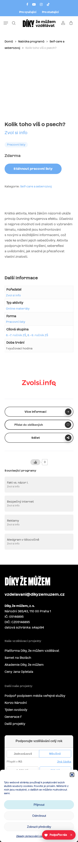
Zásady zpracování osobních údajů (37, 836)
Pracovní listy (15, 321)
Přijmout (39, 804)
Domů (9, 41)
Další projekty (15, 723)
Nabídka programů (31, 41)
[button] (72, 775)
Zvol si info (16, 132)
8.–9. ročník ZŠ (37, 335)
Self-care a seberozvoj (36, 186)
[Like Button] (35, 462)
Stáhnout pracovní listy (33, 169)
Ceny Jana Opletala (19, 671)
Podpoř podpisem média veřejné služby (35, 695)
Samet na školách (18, 657)
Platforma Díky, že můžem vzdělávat (32, 650)
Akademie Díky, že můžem (24, 664)
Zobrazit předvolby (39, 826)
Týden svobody (16, 709)
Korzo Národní (16, 702)
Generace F (13, 716)
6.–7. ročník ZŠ (16, 335)
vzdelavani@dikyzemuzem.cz (35, 594)
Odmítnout (39, 815)
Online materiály (18, 308)
